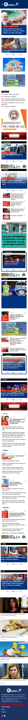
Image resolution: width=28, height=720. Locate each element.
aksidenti (5, 212)
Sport (5, 297)
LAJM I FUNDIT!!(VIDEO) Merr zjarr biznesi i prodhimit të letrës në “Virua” (17, 204)
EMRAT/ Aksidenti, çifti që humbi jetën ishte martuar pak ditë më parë (17, 210)
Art (8, 579)
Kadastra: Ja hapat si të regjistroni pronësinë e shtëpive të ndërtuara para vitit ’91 (13, 50)
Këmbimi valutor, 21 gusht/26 (11, 94)
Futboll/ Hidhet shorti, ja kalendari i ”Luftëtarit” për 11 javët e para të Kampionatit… (13, 302)
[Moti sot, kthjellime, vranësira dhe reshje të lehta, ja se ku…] (5, 483)
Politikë (5, 178)
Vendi (15, 297)
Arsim (4, 579)
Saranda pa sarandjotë (9, 106)
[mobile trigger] (2, 4)
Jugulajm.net (8, 306)
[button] (14, 11)
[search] (25, 4)
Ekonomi (7, 261)
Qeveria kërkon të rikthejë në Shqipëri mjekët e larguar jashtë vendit (4, 514)
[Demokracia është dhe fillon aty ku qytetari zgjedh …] (14, 17)
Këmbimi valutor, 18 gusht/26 (11, 263)
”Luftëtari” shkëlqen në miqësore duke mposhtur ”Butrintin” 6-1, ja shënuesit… (16, 317)
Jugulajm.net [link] (4, 694)
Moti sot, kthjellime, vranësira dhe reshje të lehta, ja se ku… (16, 484)
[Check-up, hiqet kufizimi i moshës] (5, 455)
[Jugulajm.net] (11, 4)
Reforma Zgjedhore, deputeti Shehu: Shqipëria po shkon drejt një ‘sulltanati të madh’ (14, 182)
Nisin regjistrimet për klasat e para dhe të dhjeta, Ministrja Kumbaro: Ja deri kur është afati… (17, 421)
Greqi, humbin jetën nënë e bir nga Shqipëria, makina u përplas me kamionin (13, 558)
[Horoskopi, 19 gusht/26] (6, 217)
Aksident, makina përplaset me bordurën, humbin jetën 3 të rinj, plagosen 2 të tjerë (12, 394)
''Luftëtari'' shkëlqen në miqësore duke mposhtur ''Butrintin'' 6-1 (5, 318)
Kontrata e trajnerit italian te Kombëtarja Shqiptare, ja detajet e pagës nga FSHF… (18, 349)
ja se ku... (4, 486)
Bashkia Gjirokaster (5, 341)
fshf (3, 351)
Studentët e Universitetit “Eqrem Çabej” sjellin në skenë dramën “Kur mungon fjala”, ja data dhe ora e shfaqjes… (13, 445)
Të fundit (11, 26)
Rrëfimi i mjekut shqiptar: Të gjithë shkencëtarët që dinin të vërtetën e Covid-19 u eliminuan (13, 525)
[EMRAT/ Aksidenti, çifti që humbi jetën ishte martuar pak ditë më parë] (6, 210)
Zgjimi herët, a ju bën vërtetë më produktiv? (13, 533)
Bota (9, 555)
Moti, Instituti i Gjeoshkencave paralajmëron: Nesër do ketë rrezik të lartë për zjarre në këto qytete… (13, 502)
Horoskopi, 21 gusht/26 (10, 96)
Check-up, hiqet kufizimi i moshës (16, 456)
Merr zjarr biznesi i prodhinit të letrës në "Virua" (6, 204)
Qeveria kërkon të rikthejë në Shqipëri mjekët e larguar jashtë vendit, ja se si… (17, 514)
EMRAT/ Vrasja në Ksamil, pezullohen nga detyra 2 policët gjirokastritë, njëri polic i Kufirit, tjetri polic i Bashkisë (17, 196)
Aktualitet (4, 152)
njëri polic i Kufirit (6, 197)
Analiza (5, 26)
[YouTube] (4, 716)
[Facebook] (2, 716)
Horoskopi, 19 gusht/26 (16, 215)
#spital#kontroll (6, 458)
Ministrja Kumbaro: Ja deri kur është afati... (4, 423)
